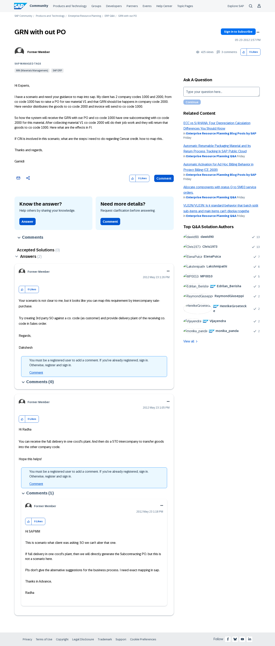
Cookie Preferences (143, 639)
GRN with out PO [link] (127, 16)
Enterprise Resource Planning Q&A (211, 156)
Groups (96, 6)
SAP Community (23, 16)
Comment (164, 178)
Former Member (38, 52)
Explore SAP (236, 6)
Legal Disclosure (83, 639)
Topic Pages (185, 6)
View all (188, 341)
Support (121, 639)
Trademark (105, 639)
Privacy (27, 639)
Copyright (62, 639)
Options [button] (257, 32)
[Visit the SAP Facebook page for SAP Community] (228, 639)
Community (39, 5)
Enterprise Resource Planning (84, 16)
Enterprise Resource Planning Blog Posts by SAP (221, 133)
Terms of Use (44, 639)
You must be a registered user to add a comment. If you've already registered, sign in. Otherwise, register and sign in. (88, 363)
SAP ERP (57, 70)
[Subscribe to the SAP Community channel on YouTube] (242, 639)
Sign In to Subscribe (238, 31)
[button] (244, 52)
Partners (132, 6)
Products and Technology (70, 6)
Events (147, 6)
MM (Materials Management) (32, 70)
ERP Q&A (110, 16)
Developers (114, 6)
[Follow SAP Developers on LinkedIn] (249, 639)
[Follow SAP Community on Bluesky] (235, 639)
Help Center (164, 6)
